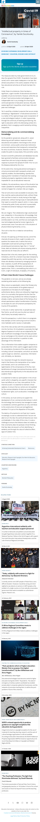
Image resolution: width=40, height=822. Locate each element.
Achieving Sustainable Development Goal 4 (13, 448)
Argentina (5, 469)
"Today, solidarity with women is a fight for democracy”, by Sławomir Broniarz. (20, 569)
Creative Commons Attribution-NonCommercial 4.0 (18, 813)
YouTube (18, 803)
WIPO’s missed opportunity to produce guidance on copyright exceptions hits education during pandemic (20, 719)
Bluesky (27, 803)
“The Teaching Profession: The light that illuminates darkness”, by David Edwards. (20, 770)
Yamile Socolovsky (7, 487)
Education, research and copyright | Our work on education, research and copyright (18, 458)
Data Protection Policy (23, 816)
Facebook (8, 803)
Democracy (31, 448)
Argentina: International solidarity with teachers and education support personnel (20, 520)
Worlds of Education (7, 5)
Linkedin (31, 803)
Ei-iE (2, 2)
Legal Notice (13, 816)
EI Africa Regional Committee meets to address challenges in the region (20, 615)
